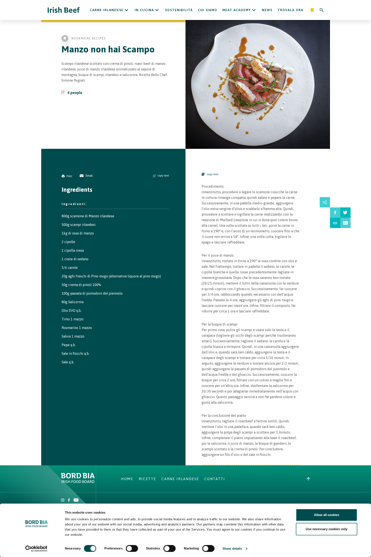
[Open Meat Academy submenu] (254, 10)
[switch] (132, 548)
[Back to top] (308, 479)
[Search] (322, 10)
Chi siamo (207, 10)
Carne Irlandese (106, 10)
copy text (163, 175)
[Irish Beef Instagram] (62, 500)
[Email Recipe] (345, 223)
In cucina (144, 10)
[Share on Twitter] (345, 212)
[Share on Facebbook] (335, 212)
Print (69, 176)
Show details (232, 548)
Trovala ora (290, 10)
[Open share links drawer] (325, 202)
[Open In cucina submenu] (157, 10)
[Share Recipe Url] (335, 223)
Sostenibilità (179, 10)
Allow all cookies (326, 515)
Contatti (214, 479)
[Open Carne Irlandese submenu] (126, 10)
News (267, 10)
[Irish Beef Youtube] (75, 500)
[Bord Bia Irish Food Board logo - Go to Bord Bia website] (78, 482)
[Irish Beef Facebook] (69, 500)
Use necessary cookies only (326, 529)
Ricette (147, 479)
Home (127, 479)
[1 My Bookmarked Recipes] (312, 10)
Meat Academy (236, 10)
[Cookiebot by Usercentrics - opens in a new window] (36, 548)
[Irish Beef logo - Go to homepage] (64, 10)
